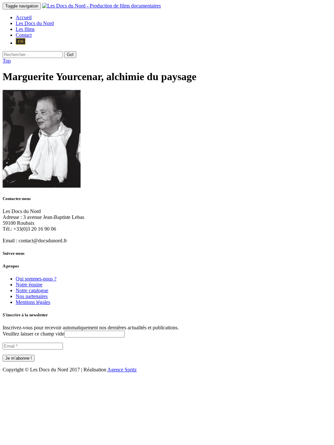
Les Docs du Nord (35, 23)
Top (7, 61)
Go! (70, 54)
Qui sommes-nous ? (36, 278)
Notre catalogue (32, 290)
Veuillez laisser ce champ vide (33, 334)
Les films (25, 29)
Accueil (24, 17)
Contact (24, 35)
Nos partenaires (32, 296)
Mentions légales (33, 302)
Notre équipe (29, 284)
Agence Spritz (122, 369)
